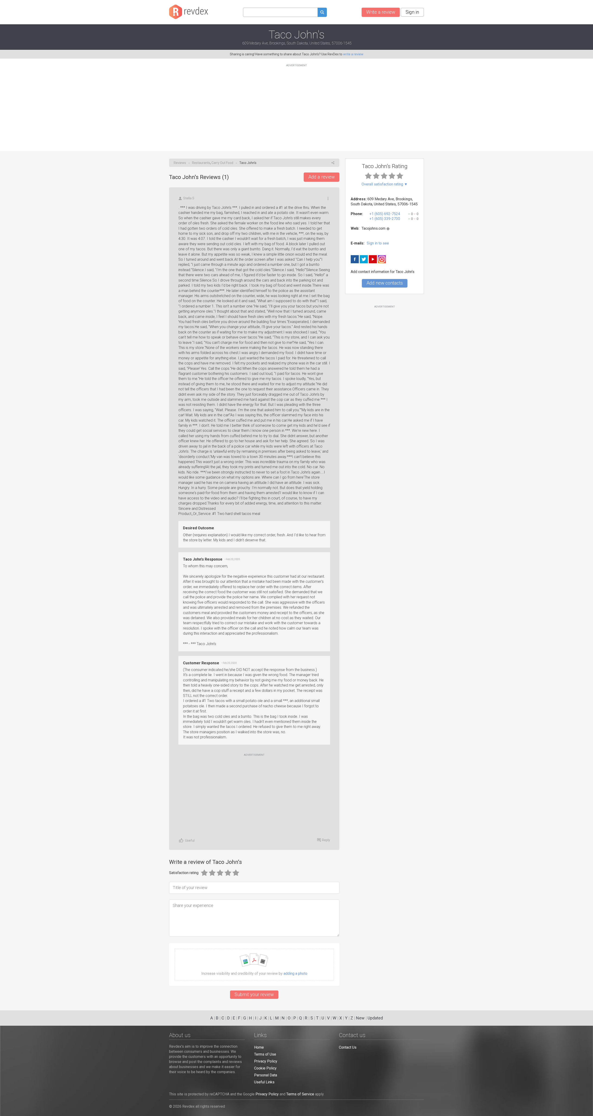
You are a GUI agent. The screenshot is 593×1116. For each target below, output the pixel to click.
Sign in (412, 12)
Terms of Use (265, 1054)
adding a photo (295, 973)
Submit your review (254, 994)
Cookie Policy (265, 1068)
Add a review (321, 177)
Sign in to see (378, 243)
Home (259, 1047)
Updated (375, 1018)
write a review (353, 54)
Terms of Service (300, 1094)
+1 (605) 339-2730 (384, 218)
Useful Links (264, 1082)
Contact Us (347, 1047)
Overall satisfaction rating (385, 184)
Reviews (180, 163)
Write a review (380, 12)
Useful (190, 840)
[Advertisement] (296, 104)
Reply (326, 840)
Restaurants (201, 163)
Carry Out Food (222, 163)
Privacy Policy (265, 1061)
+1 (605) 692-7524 (384, 214)
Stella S (188, 198)
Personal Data (265, 1075)
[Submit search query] (322, 13)
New (360, 1018)
